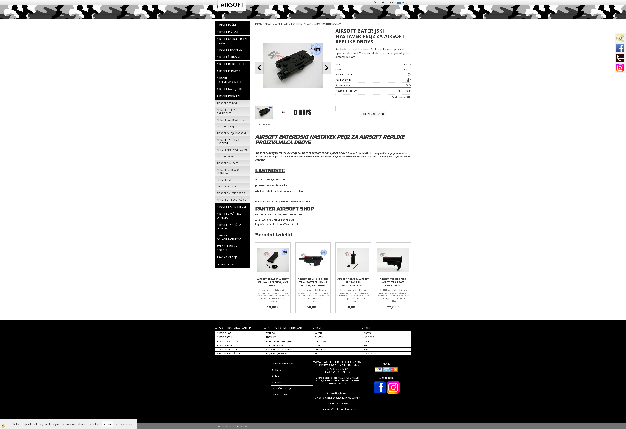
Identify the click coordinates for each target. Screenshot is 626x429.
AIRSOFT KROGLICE (225, 345)
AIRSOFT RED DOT (227, 103)
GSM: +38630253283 (275, 345)
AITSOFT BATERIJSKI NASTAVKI (327, 23)
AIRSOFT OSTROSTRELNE (228, 341)
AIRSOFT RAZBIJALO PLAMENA (228, 171)
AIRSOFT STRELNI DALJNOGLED (226, 111)
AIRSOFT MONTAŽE (227, 163)
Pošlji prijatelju (343, 79)
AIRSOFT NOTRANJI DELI (227, 349)
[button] (326, 68)
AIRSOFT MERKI (225, 156)
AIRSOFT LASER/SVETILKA (231, 119)
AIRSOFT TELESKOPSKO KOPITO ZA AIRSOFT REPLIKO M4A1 (393, 282)
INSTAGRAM (271, 337)
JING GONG (369, 337)
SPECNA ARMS (370, 353)
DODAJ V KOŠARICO (373, 113)
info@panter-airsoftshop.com (279, 341)
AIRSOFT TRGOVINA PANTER (233, 328)
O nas (278, 370)
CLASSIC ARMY (321, 341)
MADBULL (319, 333)
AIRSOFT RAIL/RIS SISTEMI (231, 193)
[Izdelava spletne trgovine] (244, 426)
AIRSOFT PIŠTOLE (224, 337)
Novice (278, 382)
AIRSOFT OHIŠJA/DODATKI (231, 133)
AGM (366, 349)
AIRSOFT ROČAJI (225, 126)
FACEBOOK (271, 333)
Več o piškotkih (124, 424)
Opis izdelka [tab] (264, 124)
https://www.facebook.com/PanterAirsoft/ (277, 224)
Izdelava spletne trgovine (229, 426)
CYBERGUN (320, 349)
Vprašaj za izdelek (344, 74)
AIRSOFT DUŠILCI (226, 186)
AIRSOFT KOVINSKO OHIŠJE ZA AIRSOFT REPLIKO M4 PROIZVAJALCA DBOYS (313, 282)
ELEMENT (319, 345)
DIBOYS (367, 333)
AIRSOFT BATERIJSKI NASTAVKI (228, 141)
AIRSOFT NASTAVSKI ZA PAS (232, 149)
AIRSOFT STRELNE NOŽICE (231, 199)
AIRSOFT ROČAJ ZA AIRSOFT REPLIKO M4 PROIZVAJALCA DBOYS (273, 282)
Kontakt (278, 376)
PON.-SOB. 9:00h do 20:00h (278, 349)
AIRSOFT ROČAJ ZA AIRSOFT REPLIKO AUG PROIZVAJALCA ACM (353, 282)
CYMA (366, 341)
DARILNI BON (281, 394)
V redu (107, 424)
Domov (258, 23)
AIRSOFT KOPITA (226, 179)
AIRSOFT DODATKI (273, 23)
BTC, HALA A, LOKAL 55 (276, 353)
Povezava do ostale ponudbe (272, 201)
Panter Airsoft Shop (284, 363)
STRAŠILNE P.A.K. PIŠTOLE (228, 353)
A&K (365, 345)
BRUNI (317, 353)
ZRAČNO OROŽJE (283, 388)
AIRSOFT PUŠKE (224, 333)
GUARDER (319, 337)
